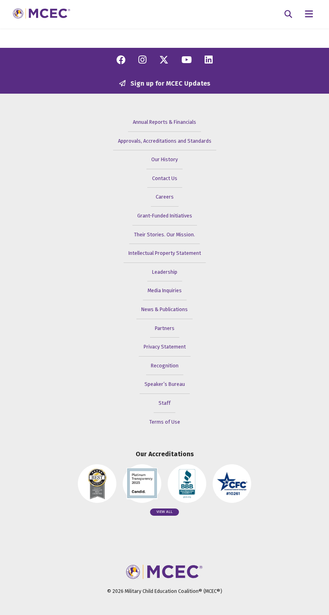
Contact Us (164, 178)
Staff (164, 403)
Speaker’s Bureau (164, 384)
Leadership (164, 272)
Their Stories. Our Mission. (164, 235)
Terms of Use (164, 422)
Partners (165, 328)
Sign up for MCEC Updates (169, 83)
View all (164, 511)
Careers (165, 197)
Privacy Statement (165, 347)
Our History (164, 159)
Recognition (165, 366)
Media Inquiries (165, 290)
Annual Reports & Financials (164, 122)
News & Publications (164, 309)
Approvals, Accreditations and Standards (164, 141)
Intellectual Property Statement (164, 253)
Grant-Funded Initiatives (164, 216)
